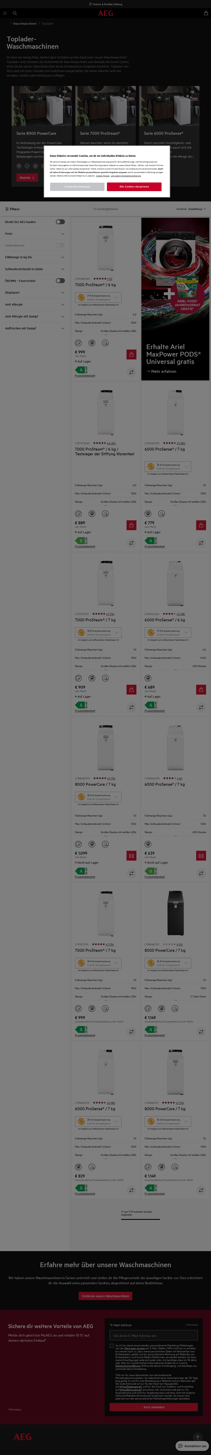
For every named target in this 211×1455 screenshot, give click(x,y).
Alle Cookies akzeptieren (134, 186)
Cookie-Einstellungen (77, 186)
